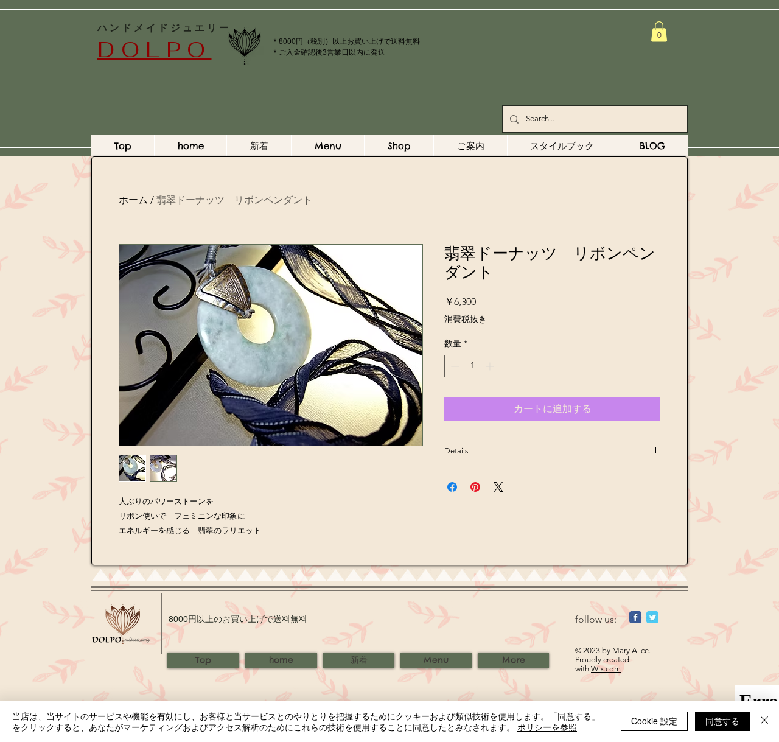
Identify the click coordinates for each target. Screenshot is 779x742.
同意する (722, 721)
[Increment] (490, 366)
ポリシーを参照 (547, 727)
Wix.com (606, 668)
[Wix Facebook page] (635, 617)
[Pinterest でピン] (475, 487)
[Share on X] (498, 487)
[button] (659, 31)
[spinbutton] (472, 366)
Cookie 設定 (654, 721)
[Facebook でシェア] (452, 487)
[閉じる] (764, 721)
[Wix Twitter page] (652, 617)
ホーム (133, 200)
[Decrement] (453, 366)
